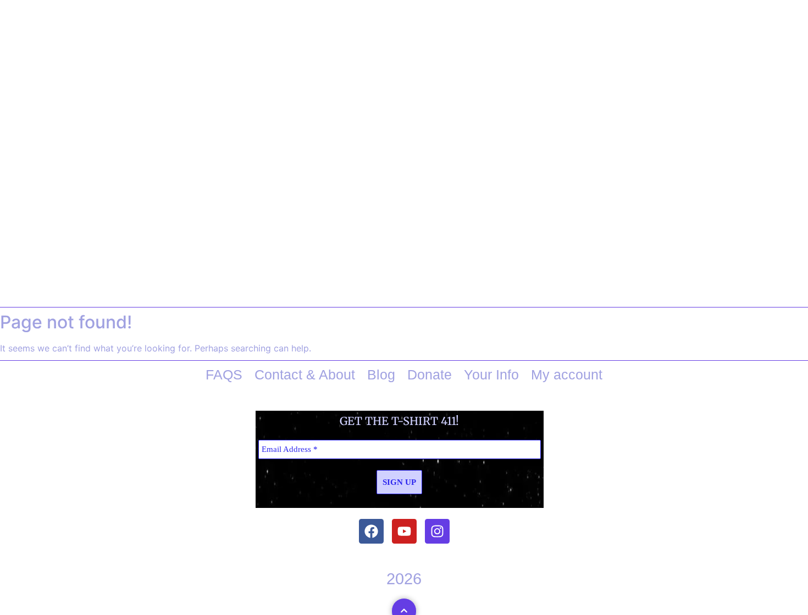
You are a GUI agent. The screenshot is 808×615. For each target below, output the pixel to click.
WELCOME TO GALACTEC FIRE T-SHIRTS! (404, 265)
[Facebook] (371, 531)
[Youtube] (404, 531)
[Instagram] (437, 531)
